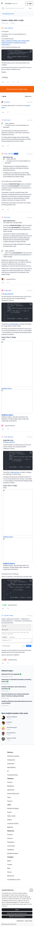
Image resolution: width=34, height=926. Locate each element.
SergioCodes (7, 290)
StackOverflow (14, 324)
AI (8, 771)
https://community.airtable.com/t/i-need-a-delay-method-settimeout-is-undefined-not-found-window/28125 (15, 42)
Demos (9, 820)
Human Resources (13, 794)
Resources (10, 831)
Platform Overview (13, 756)
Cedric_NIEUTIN (8, 28)
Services (10, 838)
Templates (10, 850)
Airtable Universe (12, 853)
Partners (10, 835)
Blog (8, 868)
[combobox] (17, 8)
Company (10, 857)
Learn (9, 805)
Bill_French (7, 120)
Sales (9, 797)
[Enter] (3, 8)
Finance (9, 801)
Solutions (10, 778)
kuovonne (7, 102)
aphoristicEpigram (12, 717)
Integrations (11, 760)
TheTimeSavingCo (12, 727)
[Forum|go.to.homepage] (11, 3)
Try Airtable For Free (13, 880)
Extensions (10, 764)
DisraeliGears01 (11, 733)
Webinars (10, 827)
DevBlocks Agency (6, 388)
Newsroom (10, 876)
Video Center (11, 816)
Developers (10, 842)
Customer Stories (12, 823)
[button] (2, 4)
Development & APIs (8, 14)
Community (11, 846)
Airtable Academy (13, 808)
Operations (10, 790)
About (9, 861)
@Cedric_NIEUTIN (8, 294)
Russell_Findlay (8, 615)
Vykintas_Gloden (11, 738)
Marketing (10, 786)
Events (9, 812)
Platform (10, 752)
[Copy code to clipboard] (30, 51)
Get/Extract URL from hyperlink (10, 674)
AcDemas (9, 722)
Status (9, 872)
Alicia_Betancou (8, 437)
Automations (5, 684)
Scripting (5, 77)
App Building (11, 767)
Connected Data (12, 775)
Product (9, 782)
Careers (9, 864)
